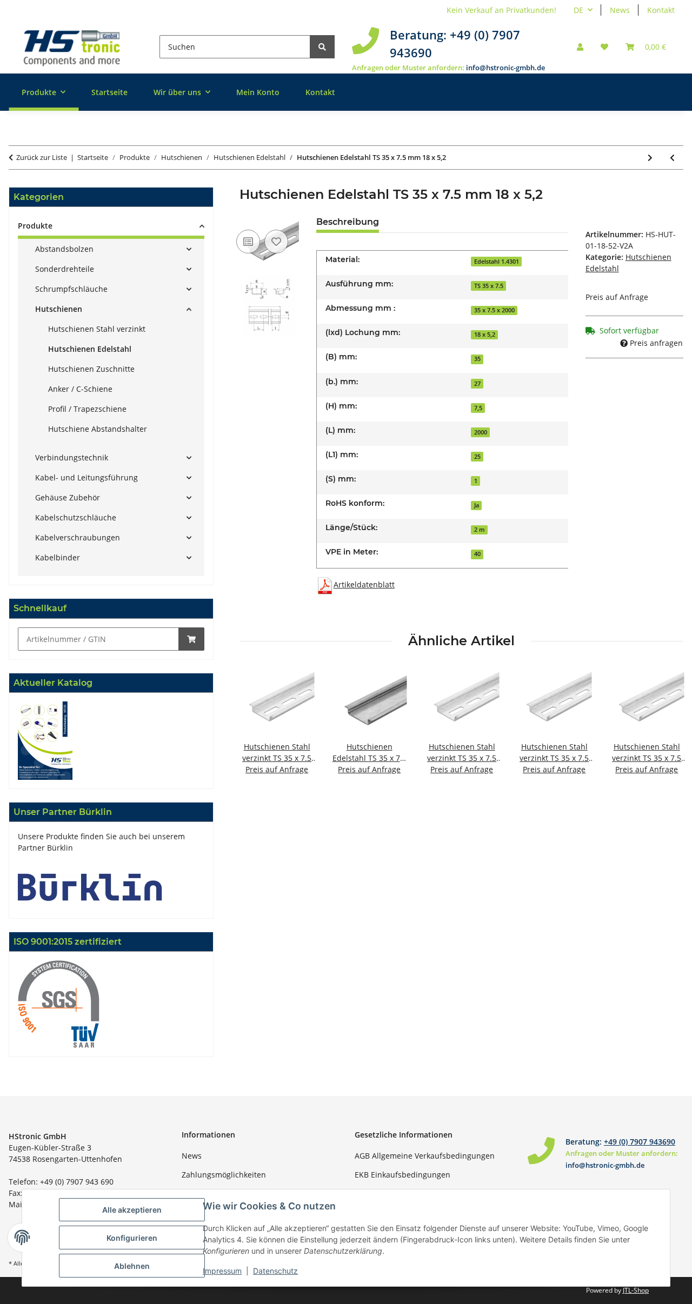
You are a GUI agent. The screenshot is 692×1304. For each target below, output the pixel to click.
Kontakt (661, 10)
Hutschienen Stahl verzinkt (96, 329)
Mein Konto (258, 92)
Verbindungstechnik (71, 457)
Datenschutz (275, 1270)
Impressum (222, 1270)
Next (666, 727)
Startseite (109, 92)
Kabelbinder (57, 557)
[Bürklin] (90, 886)
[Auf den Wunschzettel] (276, 241)
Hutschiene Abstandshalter (97, 429)
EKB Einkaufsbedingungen (402, 1174)
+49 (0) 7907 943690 (639, 1141)
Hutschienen (58, 309)
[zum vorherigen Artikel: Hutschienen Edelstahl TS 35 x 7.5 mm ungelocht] (672, 157)
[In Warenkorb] (191, 639)
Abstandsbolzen (64, 249)
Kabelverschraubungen (77, 537)
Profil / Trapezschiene (87, 409)
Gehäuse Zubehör (67, 497)
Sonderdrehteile (64, 269)
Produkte (35, 225)
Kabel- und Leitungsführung (86, 477)
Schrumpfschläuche (71, 289)
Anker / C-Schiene (80, 389)
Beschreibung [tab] (347, 222)
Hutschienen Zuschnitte (91, 369)
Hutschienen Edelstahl (89, 349)
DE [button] (578, 10)
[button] (580, 46)
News (620, 10)
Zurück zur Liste (41, 157)
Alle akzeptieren (132, 1209)
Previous (257, 727)
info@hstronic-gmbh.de (505, 67)
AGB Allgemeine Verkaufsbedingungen (425, 1156)
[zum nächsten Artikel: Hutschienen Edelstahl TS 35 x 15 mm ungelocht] (650, 157)
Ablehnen (132, 1265)
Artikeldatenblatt (364, 584)
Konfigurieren (132, 1237)
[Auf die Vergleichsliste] (248, 241)
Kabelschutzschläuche (75, 517)
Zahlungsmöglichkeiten (224, 1174)
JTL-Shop (636, 1290)
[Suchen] (322, 46)
